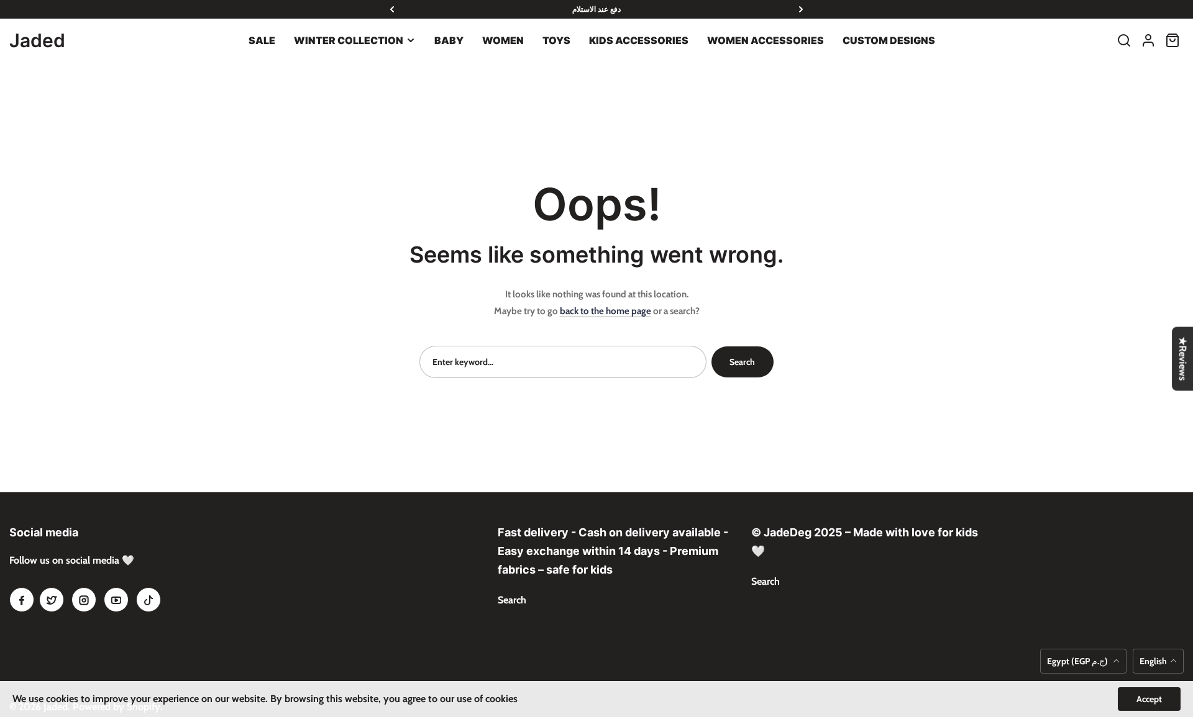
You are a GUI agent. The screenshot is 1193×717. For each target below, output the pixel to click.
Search (742, 362)
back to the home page (605, 311)
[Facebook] (21, 599)
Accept (1149, 699)
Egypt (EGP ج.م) (1078, 661)
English (1153, 661)
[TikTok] (148, 599)
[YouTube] (116, 599)
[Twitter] (51, 599)
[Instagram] (83, 599)
